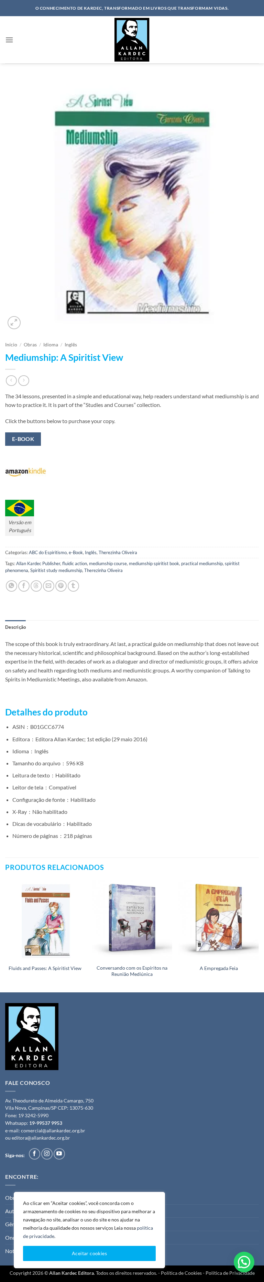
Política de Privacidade (230, 1273)
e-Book (76, 552)
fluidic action (74, 563)
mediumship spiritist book (154, 563)
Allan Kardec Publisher (38, 563)
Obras (30, 344)
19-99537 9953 (45, 1123)
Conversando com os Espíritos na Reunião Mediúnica (132, 971)
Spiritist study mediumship (56, 570)
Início (11, 344)
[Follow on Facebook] (34, 1154)
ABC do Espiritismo (48, 552)
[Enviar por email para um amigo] (48, 586)
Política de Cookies (181, 1273)
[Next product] (11, 380)
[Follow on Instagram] (47, 1154)
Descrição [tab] (15, 627)
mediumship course (108, 563)
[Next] (258, 935)
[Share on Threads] (36, 586)
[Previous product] (23, 380)
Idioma (50, 344)
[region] (89, 1230)
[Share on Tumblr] (73, 586)
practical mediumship (202, 563)
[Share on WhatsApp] (11, 586)
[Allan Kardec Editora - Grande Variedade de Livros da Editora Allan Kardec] (132, 39)
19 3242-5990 (33, 1115)
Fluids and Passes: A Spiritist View (45, 968)
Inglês (71, 344)
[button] (9, 39)
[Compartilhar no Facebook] (24, 586)
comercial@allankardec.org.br (53, 1130)
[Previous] (5, 935)
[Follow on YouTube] (59, 1154)
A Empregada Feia (219, 968)
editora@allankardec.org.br (41, 1138)
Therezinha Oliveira (118, 552)
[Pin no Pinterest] (61, 586)
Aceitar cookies (89, 1253)
